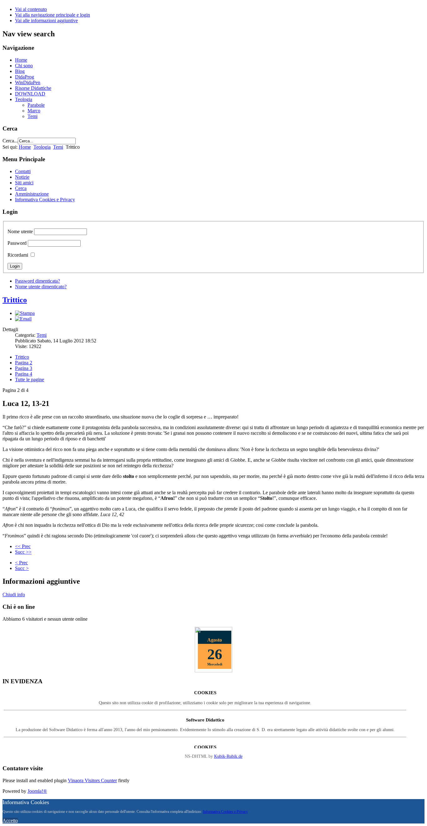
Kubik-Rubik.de (228, 756)
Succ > (22, 568)
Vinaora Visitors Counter (92, 780)
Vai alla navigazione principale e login (52, 15)
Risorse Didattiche (33, 88)
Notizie (22, 177)
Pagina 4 (23, 374)
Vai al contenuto (31, 9)
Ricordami (18, 255)
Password (17, 243)
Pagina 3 (23, 368)
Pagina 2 (23, 362)
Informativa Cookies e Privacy (45, 199)
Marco (34, 110)
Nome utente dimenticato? (41, 286)
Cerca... (10, 140)
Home (21, 60)
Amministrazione (32, 194)
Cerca (21, 188)
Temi (33, 116)
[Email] (23, 318)
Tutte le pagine (29, 379)
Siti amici (24, 182)
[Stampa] (25, 313)
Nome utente (20, 231)
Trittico (15, 300)
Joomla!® (37, 791)
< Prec (21, 562)
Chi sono (24, 65)
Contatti (23, 171)
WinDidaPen (27, 82)
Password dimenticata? (37, 281)
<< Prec (23, 546)
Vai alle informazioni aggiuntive (46, 20)
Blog (20, 71)
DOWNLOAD (30, 93)
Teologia (23, 99)
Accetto (10, 820)
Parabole (36, 105)
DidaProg (24, 77)
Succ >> (23, 552)
